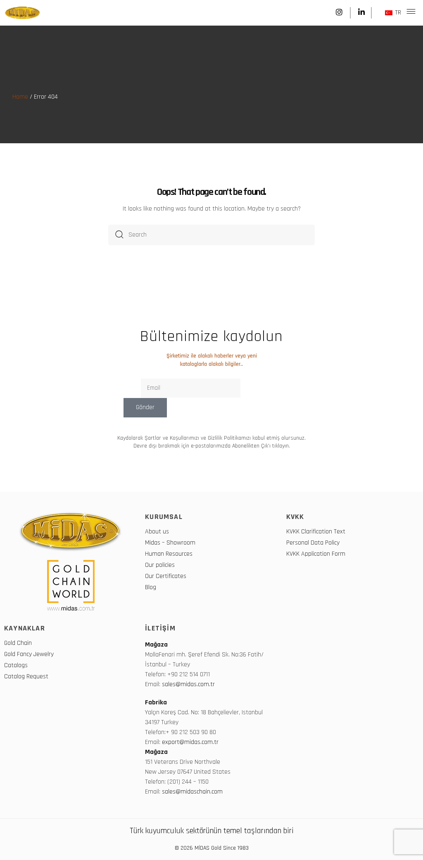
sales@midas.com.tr (189, 684)
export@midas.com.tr (190, 742)
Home (20, 96)
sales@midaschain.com (192, 791)
